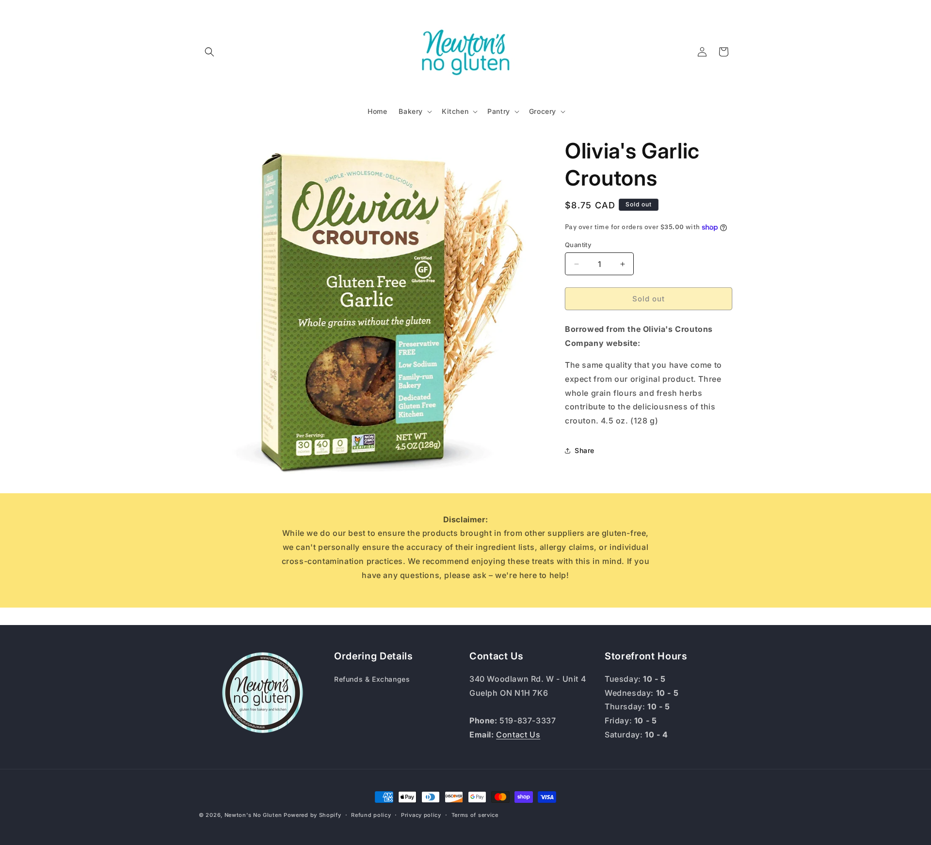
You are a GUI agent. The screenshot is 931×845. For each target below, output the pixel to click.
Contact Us (518, 734)
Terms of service (474, 815)
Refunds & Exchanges (372, 679)
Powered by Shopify (312, 815)
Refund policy (371, 815)
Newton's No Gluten (253, 815)
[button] (209, 52)
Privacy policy (421, 815)
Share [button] (584, 450)
